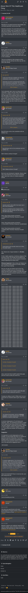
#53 (26, 409)
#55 (26, 495)
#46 (26, 163)
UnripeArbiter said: (7, 166)
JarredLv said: (6, 411)
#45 (26, 143)
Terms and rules (10, 585)
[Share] (23, 22)
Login (2, 577)
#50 (26, 284)
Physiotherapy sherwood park (8, 529)
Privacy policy (18, 585)
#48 (26, 199)
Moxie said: (5, 359)
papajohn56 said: (6, 145)
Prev (13, 533)
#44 (26, 112)
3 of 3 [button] (17, 533)
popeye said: (5, 115)
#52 (26, 385)
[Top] (5, 588)
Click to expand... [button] (14, 87)
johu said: (5, 75)
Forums (2, 568)
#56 (26, 507)
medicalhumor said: (7, 243)
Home (2, 566)
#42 (26, 47)
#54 (26, 455)
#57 (26, 523)
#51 (26, 356)
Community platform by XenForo (14, 591)
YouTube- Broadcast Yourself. (9, 362)
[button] (2, 2)
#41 (26, 22)
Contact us (3, 571)
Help (23, 585)
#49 (26, 241)
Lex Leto (4, 10)
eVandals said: (6, 457)
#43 (26, 72)
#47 (26, 187)
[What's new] (23, 2)
